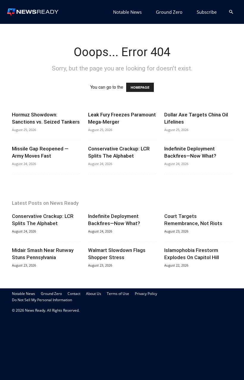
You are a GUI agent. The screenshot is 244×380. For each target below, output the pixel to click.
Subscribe (207, 12)
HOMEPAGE (140, 87)
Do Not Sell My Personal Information (42, 299)
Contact (74, 293)
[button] (231, 12)
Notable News (127, 12)
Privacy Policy (146, 293)
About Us (93, 293)
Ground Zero (169, 12)
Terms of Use (118, 293)
